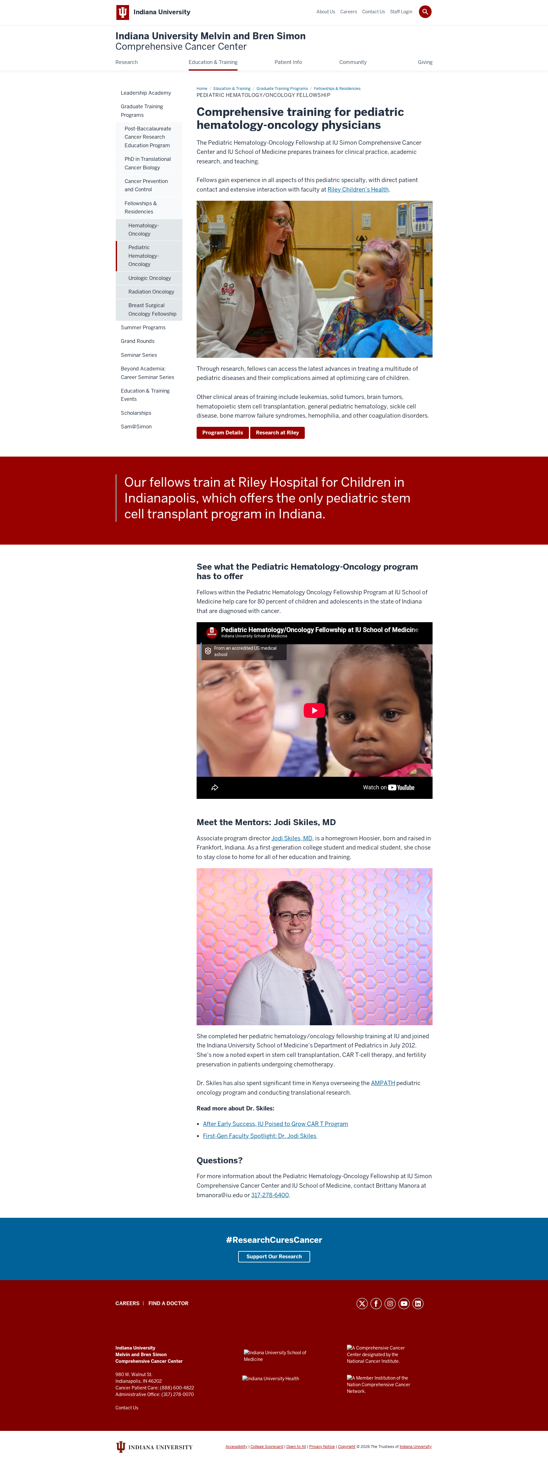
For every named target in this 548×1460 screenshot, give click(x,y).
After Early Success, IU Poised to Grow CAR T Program (275, 1124)
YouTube (404, 1303)
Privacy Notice (322, 1446)
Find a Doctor (168, 1303)
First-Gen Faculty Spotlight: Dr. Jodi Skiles (260, 1136)
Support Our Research (274, 1256)
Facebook (376, 1303)
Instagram (390, 1303)
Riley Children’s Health (358, 189)
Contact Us (126, 1408)
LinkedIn (418, 1303)
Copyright (347, 1446)
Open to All (296, 1446)
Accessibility (236, 1446)
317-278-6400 (270, 1195)
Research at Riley (277, 432)
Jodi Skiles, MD (291, 838)
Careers (127, 1303)
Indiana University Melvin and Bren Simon (210, 41)
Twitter (362, 1303)
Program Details (222, 432)
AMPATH (383, 1083)
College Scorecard (267, 1446)
